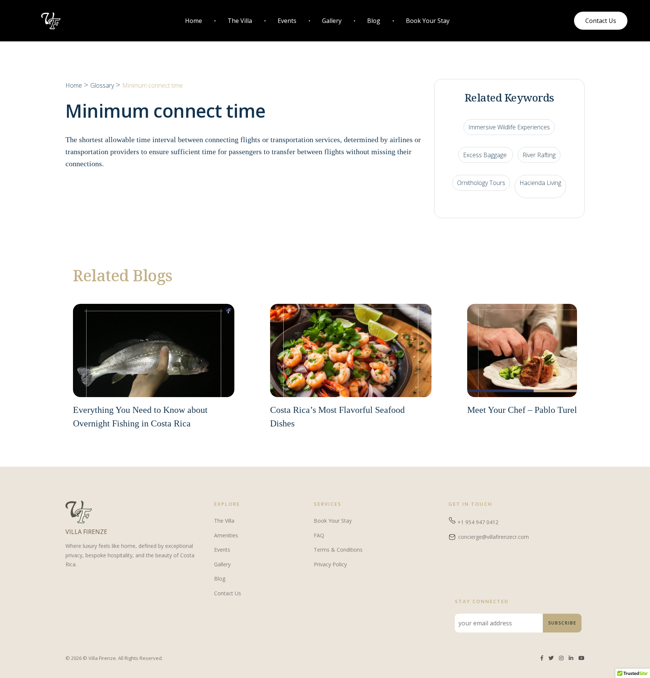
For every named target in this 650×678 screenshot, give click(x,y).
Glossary (102, 85)
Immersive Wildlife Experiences (509, 127)
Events (287, 21)
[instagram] (561, 658)
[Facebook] (542, 658)
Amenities (226, 535)
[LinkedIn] (571, 658)
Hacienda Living (540, 183)
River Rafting (539, 155)
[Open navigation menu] (178, 20)
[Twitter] (551, 658)
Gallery (332, 21)
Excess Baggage (485, 155)
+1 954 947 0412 (477, 522)
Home (193, 21)
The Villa (240, 21)
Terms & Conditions (338, 549)
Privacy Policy (330, 564)
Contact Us (227, 593)
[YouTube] (582, 658)
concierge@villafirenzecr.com (493, 536)
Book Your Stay (428, 21)
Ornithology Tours (481, 183)
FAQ (319, 535)
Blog (373, 21)
